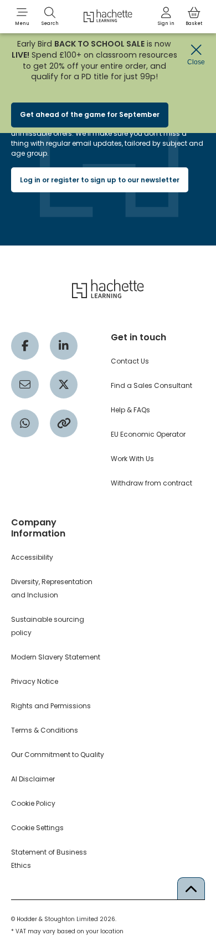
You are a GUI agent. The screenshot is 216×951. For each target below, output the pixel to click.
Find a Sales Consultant (151, 385)
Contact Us (130, 361)
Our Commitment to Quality (57, 754)
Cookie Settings (37, 827)
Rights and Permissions (51, 705)
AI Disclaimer (33, 779)
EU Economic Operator (148, 434)
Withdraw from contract (151, 483)
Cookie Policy (33, 803)
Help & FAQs (130, 410)
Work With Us (132, 458)
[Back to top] (191, 888)
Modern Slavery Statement (55, 657)
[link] (166, 16)
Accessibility (32, 557)
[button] (22, 16)
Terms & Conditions (44, 730)
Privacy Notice (34, 681)
